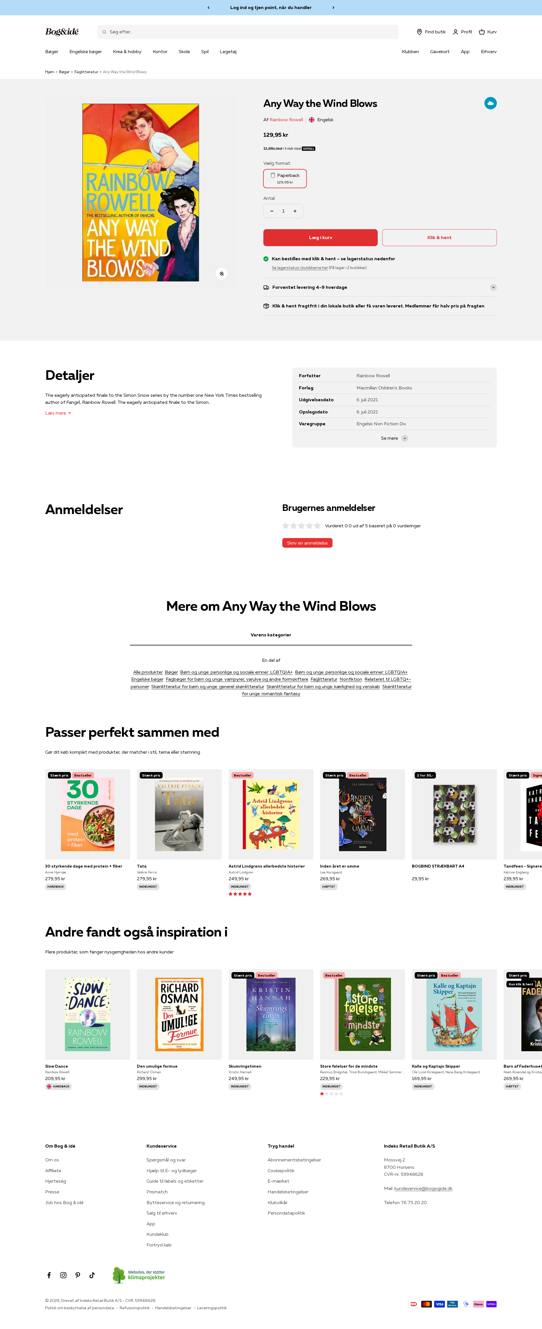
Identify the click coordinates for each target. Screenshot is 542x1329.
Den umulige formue (157, 1066)
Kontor (160, 51)
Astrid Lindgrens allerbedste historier (267, 866)
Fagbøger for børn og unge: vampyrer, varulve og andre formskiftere (237, 679)
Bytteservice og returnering (176, 1202)
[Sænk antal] (272, 211)
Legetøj (228, 51)
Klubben (410, 51)
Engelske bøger (85, 51)
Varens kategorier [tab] (271, 635)
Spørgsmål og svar (166, 1160)
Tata (142, 866)
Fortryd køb (159, 1245)
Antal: (269, 198)
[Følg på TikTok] (92, 1275)
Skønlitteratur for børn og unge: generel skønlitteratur (207, 686)
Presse (52, 1191)
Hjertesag (55, 1181)
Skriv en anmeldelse (307, 543)
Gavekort (440, 51)
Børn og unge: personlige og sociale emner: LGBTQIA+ (236, 672)
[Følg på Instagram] (63, 1275)
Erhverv (489, 51)
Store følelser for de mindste (349, 1066)
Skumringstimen (245, 1066)
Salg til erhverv (162, 1213)
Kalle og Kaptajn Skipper (436, 1066)
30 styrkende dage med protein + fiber (83, 866)
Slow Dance (56, 1066)
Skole (184, 51)
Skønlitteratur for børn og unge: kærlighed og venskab (323, 686)
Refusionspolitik (135, 1307)
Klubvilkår (277, 1202)
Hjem (49, 72)
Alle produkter (148, 672)
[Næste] (334, 7)
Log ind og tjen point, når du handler (271, 6)
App (465, 51)
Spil (205, 51)
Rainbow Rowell (286, 119)
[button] (240, 893)
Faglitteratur (86, 72)
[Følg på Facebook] (49, 1275)
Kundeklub (158, 1234)
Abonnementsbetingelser (294, 1160)
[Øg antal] (295, 211)
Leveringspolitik (212, 1307)
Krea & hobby (127, 51)
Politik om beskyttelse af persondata (79, 1307)
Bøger (51, 51)
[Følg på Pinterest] (78, 1275)
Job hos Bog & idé (64, 1202)
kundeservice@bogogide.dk (423, 1188)
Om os (52, 1160)
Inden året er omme (339, 866)
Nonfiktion (351, 679)
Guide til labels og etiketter (175, 1181)
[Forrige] (208, 7)
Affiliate (53, 1170)
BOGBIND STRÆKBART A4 (438, 866)
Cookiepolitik (281, 1170)
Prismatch (157, 1191)
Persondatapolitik (286, 1213)
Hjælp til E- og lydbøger (172, 1170)
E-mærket (278, 1181)
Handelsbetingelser (288, 1191)
